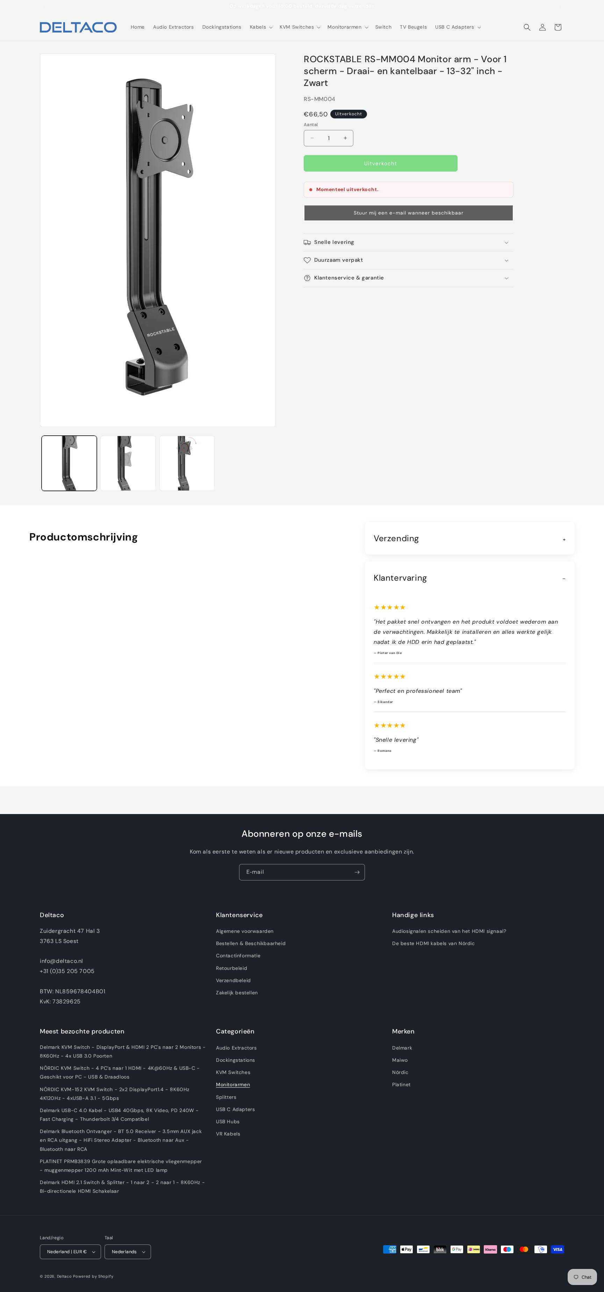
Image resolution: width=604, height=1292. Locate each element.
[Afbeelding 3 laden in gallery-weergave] (187, 463)
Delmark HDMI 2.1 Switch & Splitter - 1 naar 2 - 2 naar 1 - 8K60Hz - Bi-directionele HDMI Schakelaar (122, 1186)
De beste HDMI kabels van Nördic (433, 943)
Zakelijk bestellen (237, 992)
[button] (261, 27)
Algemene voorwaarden (245, 931)
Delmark (402, 1048)
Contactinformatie (238, 955)
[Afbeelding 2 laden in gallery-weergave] (128, 463)
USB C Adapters (235, 1109)
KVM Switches (233, 1072)
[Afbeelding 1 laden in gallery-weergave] (69, 463)
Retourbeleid (231, 968)
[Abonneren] (357, 872)
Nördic (400, 1072)
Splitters (226, 1097)
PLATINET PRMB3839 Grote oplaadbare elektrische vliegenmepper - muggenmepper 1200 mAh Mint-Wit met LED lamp (121, 1165)
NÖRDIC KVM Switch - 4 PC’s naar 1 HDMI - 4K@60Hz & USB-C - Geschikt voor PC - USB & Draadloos (120, 1072)
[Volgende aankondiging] (561, 6)
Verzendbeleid (233, 980)
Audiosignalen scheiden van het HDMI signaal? (449, 931)
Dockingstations (235, 1060)
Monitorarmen (233, 1084)
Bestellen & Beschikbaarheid (251, 943)
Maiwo (400, 1060)
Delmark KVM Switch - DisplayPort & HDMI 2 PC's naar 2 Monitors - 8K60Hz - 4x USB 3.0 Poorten (123, 1051)
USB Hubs (228, 1121)
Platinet (401, 1084)
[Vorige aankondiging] (42, 6)
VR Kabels (228, 1134)
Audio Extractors (236, 1048)
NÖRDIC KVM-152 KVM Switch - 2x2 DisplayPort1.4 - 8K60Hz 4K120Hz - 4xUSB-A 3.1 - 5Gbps (114, 1093)
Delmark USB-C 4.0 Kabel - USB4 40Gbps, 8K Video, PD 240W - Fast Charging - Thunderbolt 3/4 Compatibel (119, 1114)
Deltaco (64, 1276)
